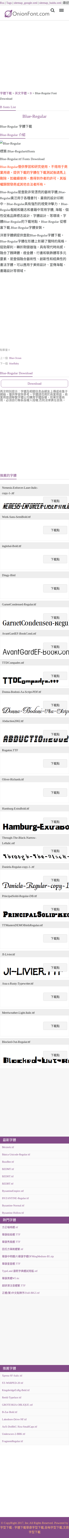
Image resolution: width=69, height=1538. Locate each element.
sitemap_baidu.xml (50, 2)
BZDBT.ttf (7, 1183)
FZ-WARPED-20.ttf (12, 1383)
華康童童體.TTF (11, 1263)
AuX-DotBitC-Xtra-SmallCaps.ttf (19, 1426)
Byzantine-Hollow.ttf (13, 1213)
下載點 (55, 501)
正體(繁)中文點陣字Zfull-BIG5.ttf (21, 1293)
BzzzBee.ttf (8, 1161)
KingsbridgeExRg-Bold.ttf (16, 1390)
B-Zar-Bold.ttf (9, 1412)
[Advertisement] (34, 56)
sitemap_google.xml (25, 2)
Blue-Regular (34, 116)
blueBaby (14, 363)
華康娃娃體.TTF (11, 1234)
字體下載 (6, 93)
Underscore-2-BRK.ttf (13, 1434)
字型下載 (6, 1527)
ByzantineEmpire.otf (13, 1191)
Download (34, 383)
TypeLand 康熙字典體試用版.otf (20, 1271)
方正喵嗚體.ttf (10, 1227)
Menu (60, 7)
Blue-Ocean (15, 358)
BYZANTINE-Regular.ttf (15, 1198)
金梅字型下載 (53, 1527)
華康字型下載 (35, 1527)
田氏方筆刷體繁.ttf (12, 1249)
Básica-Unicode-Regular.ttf (16, 1154)
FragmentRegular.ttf (12, 1441)
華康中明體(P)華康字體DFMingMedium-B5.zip (28, 1256)
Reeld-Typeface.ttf (11, 1397)
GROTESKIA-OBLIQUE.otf (17, 1404)
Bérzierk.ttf (8, 1147)
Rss (2, 2)
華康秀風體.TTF (11, 1241)
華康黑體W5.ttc (10, 1278)
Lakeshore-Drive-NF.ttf (14, 1419)
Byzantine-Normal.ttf (13, 1205)
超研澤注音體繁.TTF (14, 1285)
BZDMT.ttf (8, 1169)
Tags (9, 2)
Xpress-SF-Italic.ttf (12, 1375)
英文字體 (21, 93)
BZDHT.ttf (8, 1176)
